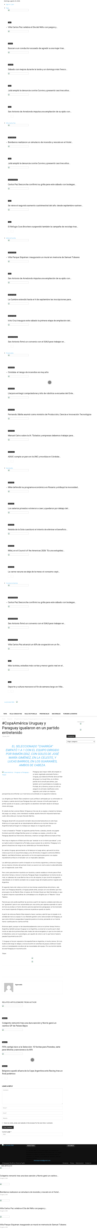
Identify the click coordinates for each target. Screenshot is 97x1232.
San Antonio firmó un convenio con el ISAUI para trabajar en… (36, 342)
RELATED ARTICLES (10, 1002)
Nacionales (9, 468)
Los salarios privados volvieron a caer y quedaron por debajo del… (38, 508)
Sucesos (10, 43)
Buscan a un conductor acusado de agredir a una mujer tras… (36, 48)
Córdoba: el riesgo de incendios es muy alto (28, 372)
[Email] (28, 973)
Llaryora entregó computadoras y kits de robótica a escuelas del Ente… (41, 393)
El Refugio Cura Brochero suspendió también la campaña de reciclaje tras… (43, 226)
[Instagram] (6, 700)
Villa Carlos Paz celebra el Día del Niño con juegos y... (23, 1208)
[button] (4, 698)
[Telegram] (37, 973)
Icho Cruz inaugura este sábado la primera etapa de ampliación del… (39, 320)
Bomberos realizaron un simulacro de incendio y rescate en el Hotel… (40, 142)
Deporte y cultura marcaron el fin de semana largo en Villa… (36, 687)
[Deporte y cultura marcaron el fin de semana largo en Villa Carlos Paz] (49, 676)
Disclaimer (65, 1163)
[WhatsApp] (24, 973)
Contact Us (88, 1163)
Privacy (72, 1163)
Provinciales (10, 353)
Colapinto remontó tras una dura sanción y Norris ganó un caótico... (29, 1176)
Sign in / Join (10, 4)
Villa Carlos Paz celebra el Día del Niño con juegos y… (32, 27)
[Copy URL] (41, 973)
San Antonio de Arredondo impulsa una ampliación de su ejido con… (39, 111)
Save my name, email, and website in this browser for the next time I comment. (28, 1123)
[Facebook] (4, 700)
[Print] (33, 973)
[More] (46, 973)
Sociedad (11, 64)
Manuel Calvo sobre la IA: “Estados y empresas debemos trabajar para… (41, 435)
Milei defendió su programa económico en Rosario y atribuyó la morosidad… (43, 487)
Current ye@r (6, 1132)
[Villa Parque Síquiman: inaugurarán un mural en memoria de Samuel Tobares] (49, 246)
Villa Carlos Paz (11, 123)
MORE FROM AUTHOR (27, 1002)
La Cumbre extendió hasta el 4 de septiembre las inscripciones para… (40, 299)
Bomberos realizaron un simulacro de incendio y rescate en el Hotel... (30, 1192)
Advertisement (80, 1163)
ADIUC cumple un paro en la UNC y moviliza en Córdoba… (34, 456)
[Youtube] (8, 700)
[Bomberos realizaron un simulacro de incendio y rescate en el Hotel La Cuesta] (49, 131)
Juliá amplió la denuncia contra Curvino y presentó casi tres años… (39, 90)
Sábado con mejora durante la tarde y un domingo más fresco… (37, 69)
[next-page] (12, 116)
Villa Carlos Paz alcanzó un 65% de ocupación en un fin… (34, 644)
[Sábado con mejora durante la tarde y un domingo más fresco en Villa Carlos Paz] (49, 58)
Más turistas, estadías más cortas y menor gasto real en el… (36, 665)
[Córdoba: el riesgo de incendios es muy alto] (49, 361)
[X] (7, 700)
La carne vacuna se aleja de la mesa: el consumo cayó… (34, 572)
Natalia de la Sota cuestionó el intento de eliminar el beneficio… (37, 529)
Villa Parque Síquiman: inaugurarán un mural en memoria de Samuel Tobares (44, 257)
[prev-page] (9, 116)
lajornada (18, 985)
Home (3, 719)
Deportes (9, 719)
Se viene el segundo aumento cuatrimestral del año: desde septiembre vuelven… (45, 205)
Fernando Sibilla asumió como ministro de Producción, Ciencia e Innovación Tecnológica (49, 414)
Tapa (7, 8)
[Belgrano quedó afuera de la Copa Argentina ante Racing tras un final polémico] (32, 1060)
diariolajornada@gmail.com (42, 1160)
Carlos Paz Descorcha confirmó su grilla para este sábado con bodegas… (42, 184)
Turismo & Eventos (13, 179)
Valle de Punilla (11, 238)
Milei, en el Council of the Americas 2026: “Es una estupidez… (36, 550)
